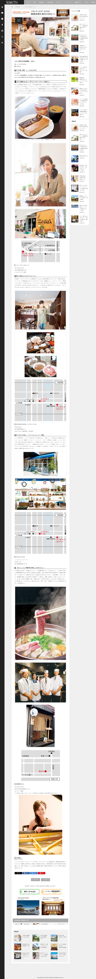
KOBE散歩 (41, 2)
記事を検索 (49, 2)
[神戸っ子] (12, 2)
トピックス (58, 2)
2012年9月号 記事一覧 (20, 920)
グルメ (28, 2)
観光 (35, 2)
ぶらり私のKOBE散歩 (21, 64)
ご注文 (86, 2)
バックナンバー (68, 2)
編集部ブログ (78, 2)
